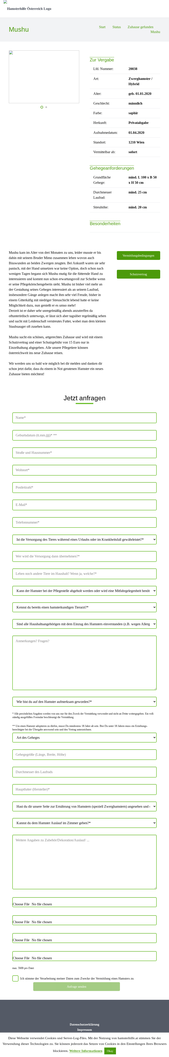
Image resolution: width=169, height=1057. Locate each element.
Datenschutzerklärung (84, 1024)
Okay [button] (110, 1051)
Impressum (84, 1029)
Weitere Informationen (85, 1051)
